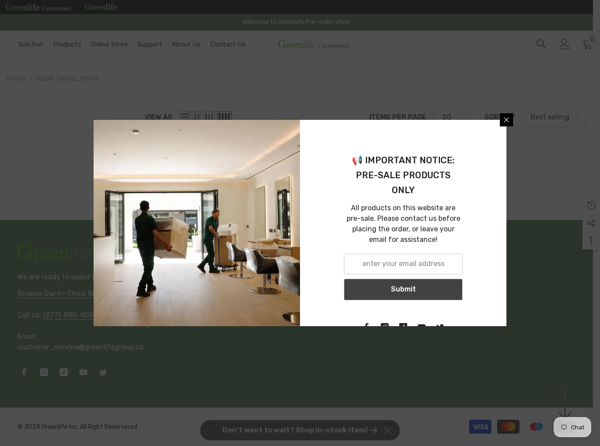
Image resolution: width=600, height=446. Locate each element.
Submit (403, 289)
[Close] (506, 119)
